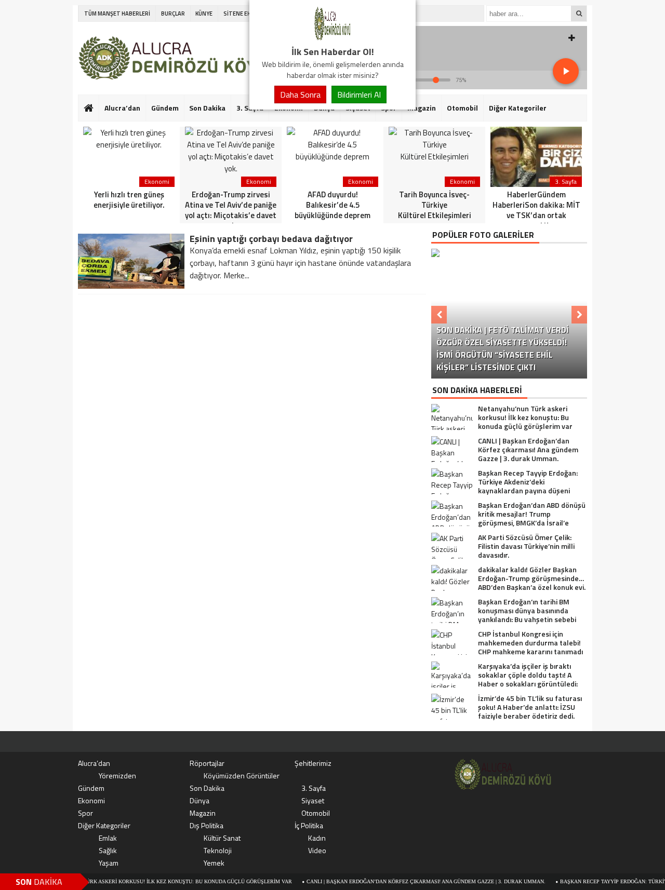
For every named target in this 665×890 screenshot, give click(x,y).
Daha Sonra (300, 94)
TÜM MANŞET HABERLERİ (117, 13)
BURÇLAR (173, 13)
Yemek (214, 862)
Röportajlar (207, 763)
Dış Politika (206, 825)
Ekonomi (91, 800)
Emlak (108, 837)
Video (317, 850)
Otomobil (462, 107)
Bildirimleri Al (359, 94)
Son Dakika (207, 107)
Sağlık (108, 850)
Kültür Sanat (222, 837)
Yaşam (108, 862)
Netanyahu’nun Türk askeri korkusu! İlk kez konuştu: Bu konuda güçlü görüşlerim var (147, 881)
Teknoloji (218, 850)
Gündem (165, 107)
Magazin (421, 107)
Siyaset (312, 800)
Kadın (317, 837)
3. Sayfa (313, 788)
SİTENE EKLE (239, 13)
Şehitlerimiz (313, 763)
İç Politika (309, 825)
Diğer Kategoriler (518, 107)
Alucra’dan (122, 107)
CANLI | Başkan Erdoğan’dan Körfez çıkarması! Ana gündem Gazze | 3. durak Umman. (408, 881)
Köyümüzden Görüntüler (242, 775)
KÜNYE (203, 13)
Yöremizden (117, 775)
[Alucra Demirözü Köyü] (332, 38)
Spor (85, 812)
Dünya (199, 800)
